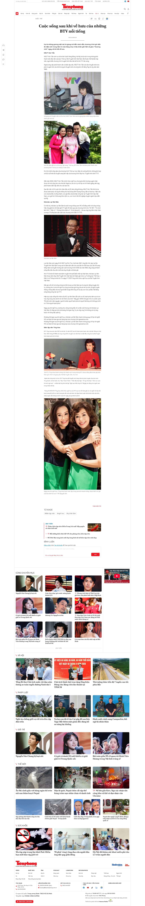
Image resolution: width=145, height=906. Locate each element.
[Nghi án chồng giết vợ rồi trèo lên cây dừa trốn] (34, 706)
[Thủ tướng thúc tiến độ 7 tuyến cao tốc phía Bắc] (111, 669)
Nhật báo (31, 870)
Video (122, 13)
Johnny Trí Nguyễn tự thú (54, 615)
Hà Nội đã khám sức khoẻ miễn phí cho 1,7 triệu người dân (111, 853)
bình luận (103, 18)
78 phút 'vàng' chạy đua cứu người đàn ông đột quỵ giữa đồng (71, 853)
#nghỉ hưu (60, 513)
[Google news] (102, 887)
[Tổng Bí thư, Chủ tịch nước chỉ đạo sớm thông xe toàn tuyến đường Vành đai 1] (34, 669)
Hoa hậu (117, 13)
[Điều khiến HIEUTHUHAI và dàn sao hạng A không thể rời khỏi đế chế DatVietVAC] (58, 630)
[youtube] (128, 1)
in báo (99, 18)
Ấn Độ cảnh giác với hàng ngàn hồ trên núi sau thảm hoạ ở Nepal (34, 791)
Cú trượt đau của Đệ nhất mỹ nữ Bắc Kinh (87, 640)
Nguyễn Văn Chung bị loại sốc (26, 593)
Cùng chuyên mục (25, 573)
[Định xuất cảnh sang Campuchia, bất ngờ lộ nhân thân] (111, 706)
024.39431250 (22, 889)
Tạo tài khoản (58, 545)
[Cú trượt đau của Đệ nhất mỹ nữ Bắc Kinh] (88, 630)
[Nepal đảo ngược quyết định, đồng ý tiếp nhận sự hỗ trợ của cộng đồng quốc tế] (116, 807)
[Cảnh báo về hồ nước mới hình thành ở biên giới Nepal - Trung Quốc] (58, 807)
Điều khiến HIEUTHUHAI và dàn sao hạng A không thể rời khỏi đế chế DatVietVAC (58, 641)
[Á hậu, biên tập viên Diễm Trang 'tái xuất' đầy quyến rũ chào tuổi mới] (94, 527)
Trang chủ (17, 13)
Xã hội (22, 13)
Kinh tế (28, 13)
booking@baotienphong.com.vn (48, 887)
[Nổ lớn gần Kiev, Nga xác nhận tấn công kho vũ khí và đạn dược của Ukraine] (111, 778)
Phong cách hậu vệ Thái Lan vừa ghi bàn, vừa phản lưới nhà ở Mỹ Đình (88, 594)
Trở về (3, 64)
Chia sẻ (3, 50)
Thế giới (54, 13)
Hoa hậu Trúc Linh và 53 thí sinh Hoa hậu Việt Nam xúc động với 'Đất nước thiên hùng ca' (87, 617)
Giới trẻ (60, 13)
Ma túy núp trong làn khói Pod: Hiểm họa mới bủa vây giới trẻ (33, 853)
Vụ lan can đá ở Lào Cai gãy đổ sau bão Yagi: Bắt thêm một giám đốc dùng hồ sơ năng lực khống (72, 722)
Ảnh (42, 870)
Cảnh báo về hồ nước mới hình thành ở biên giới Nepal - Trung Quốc (57, 818)
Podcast (56, 870)
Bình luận (3, 59)
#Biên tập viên (50, 513)
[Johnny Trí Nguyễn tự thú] (58, 606)
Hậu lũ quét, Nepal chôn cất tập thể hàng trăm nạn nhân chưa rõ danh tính (72, 791)
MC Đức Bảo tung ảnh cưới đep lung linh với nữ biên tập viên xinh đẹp (72, 538)
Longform (69, 870)
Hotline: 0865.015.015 (48, 1)
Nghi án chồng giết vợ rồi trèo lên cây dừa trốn (33, 720)
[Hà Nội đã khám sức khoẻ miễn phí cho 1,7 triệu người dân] (111, 839)
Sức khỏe (47, 13)
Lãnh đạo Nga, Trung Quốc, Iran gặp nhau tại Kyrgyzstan (86, 818)
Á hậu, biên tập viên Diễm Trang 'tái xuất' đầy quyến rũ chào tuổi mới (65, 527)
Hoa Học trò (89, 1)
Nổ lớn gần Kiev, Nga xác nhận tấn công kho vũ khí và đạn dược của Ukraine (110, 793)
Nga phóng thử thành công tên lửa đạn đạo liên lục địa (28, 818)
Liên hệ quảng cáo (44, 883)
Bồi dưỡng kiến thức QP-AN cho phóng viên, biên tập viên (70, 534)
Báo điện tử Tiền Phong (72, 7)
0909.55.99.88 (44, 885)
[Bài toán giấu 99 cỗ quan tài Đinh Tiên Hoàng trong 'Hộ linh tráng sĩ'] (29, 630)
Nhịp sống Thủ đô (20, 879)
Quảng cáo (106, 1)
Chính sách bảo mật (115, 883)
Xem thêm (128, 13)
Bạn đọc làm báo (25, 901)
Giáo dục (103, 13)
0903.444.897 (66, 885)
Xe (86, 13)
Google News (107, 18)
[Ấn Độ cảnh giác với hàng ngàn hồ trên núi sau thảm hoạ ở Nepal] (34, 778)
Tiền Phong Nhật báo (63, 1)
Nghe (3, 45)
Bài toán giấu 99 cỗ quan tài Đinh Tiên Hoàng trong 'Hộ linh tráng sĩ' (28, 640)
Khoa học (110, 13)
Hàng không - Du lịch (109, 876)
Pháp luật (66, 13)
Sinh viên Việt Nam (77, 1)
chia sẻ (91, 18)
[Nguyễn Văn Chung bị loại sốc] (29, 583)
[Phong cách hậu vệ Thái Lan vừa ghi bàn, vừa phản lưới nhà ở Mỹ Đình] (88, 583)
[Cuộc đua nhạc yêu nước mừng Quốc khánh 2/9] (58, 583)
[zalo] (97, 887)
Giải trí (97, 13)
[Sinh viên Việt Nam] (117, 865)
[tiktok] (93, 888)
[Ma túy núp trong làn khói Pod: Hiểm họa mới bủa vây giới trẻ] (34, 839)
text (95, 18)
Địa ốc (41, 13)
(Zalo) (50, 885)
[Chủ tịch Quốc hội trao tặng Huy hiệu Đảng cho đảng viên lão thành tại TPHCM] (72, 669)
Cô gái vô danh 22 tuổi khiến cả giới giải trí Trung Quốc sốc (28, 616)
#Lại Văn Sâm (71, 513)
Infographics (83, 870)
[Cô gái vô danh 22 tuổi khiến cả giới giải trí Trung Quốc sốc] (29, 606)
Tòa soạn (98, 1)
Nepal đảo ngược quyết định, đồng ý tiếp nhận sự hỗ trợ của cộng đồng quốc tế (115, 819)
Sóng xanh (34, 13)
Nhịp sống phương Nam (34, 879)
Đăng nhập (47, 545)
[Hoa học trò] (127, 865)
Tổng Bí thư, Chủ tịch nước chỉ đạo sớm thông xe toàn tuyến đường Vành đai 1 (34, 683)
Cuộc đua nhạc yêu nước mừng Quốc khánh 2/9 (58, 594)
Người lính (81, 13)
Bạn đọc (93, 876)
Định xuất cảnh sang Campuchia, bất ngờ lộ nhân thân (110, 720)
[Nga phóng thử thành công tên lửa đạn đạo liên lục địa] (29, 807)
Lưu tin (3, 54)
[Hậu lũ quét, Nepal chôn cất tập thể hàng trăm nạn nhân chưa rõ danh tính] (72, 778)
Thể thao (73, 13)
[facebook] (125, 1)
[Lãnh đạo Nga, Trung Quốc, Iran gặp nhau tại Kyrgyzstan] (87, 807)
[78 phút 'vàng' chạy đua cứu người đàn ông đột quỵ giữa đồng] (72, 839)
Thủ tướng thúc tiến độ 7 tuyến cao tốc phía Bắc (111, 683)
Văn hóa (91, 13)
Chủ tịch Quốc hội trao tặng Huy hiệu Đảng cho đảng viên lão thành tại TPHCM (71, 684)
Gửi (95, 554)
